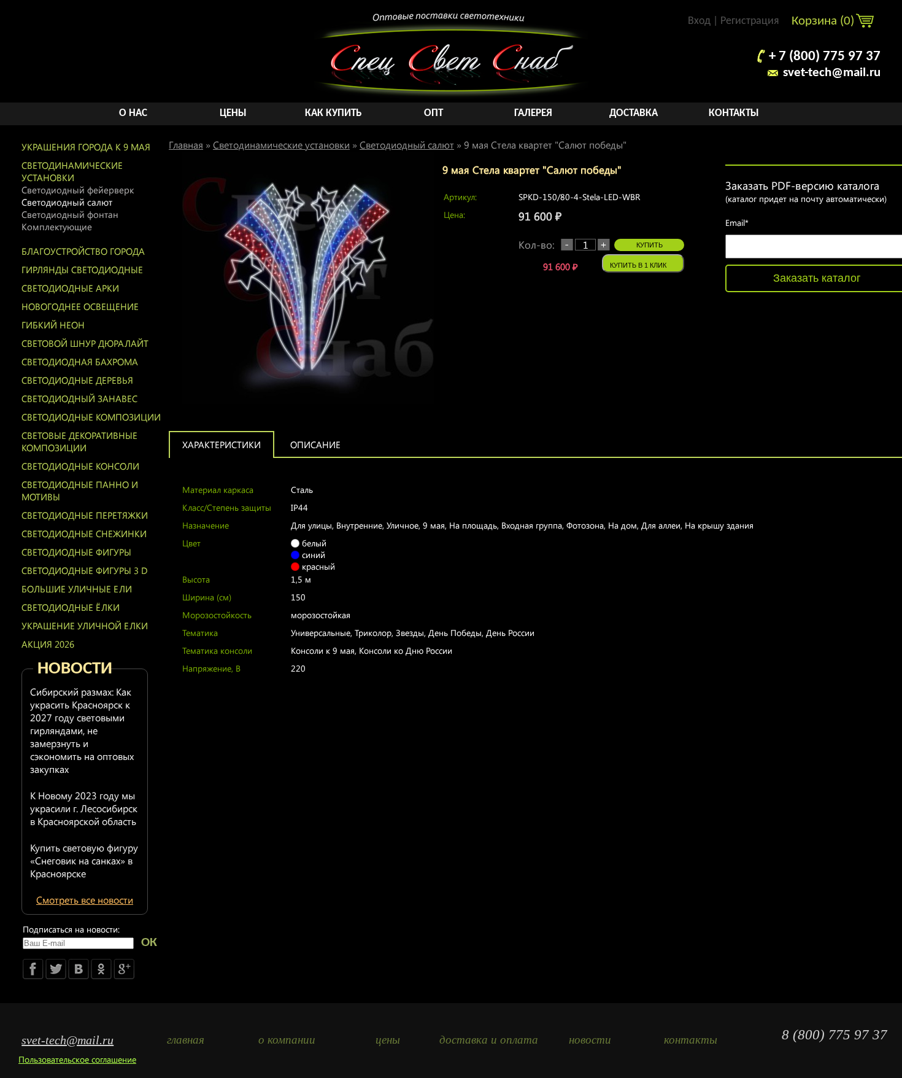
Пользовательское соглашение (77, 1059)
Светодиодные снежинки (84, 533)
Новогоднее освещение (80, 306)
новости (590, 1039)
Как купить (333, 113)
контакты (690, 1039)
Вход (699, 21)
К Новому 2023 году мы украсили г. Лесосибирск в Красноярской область (83, 808)
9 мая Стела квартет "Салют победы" (545, 144)
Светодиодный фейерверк (77, 190)
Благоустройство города (83, 251)
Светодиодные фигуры (76, 552)
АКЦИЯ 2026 (47, 644)
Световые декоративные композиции (79, 441)
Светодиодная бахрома (79, 361)
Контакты (734, 113)
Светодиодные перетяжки (84, 515)
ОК (149, 942)
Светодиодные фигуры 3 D (84, 570)
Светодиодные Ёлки (70, 607)
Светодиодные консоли (80, 466)
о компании (286, 1039)
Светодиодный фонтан (69, 214)
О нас (133, 113)
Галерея (533, 113)
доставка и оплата (488, 1039)
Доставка (633, 113)
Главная (186, 144)
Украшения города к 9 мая (85, 147)
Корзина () (824, 21)
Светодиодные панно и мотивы (79, 490)
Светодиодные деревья (77, 380)
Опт (433, 113)
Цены (233, 113)
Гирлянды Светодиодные (82, 269)
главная (185, 1039)
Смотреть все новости (84, 899)
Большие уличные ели (76, 589)
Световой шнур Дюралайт (84, 343)
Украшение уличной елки (84, 625)
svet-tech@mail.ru (832, 72)
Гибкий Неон (53, 325)
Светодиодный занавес (79, 398)
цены (388, 1039)
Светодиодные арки (70, 288)
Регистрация (749, 21)
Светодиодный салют (66, 202)
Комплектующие (56, 226)
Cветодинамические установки (72, 171)
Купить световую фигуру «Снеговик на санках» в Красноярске (84, 860)
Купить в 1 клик (638, 265)
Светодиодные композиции (91, 417)
